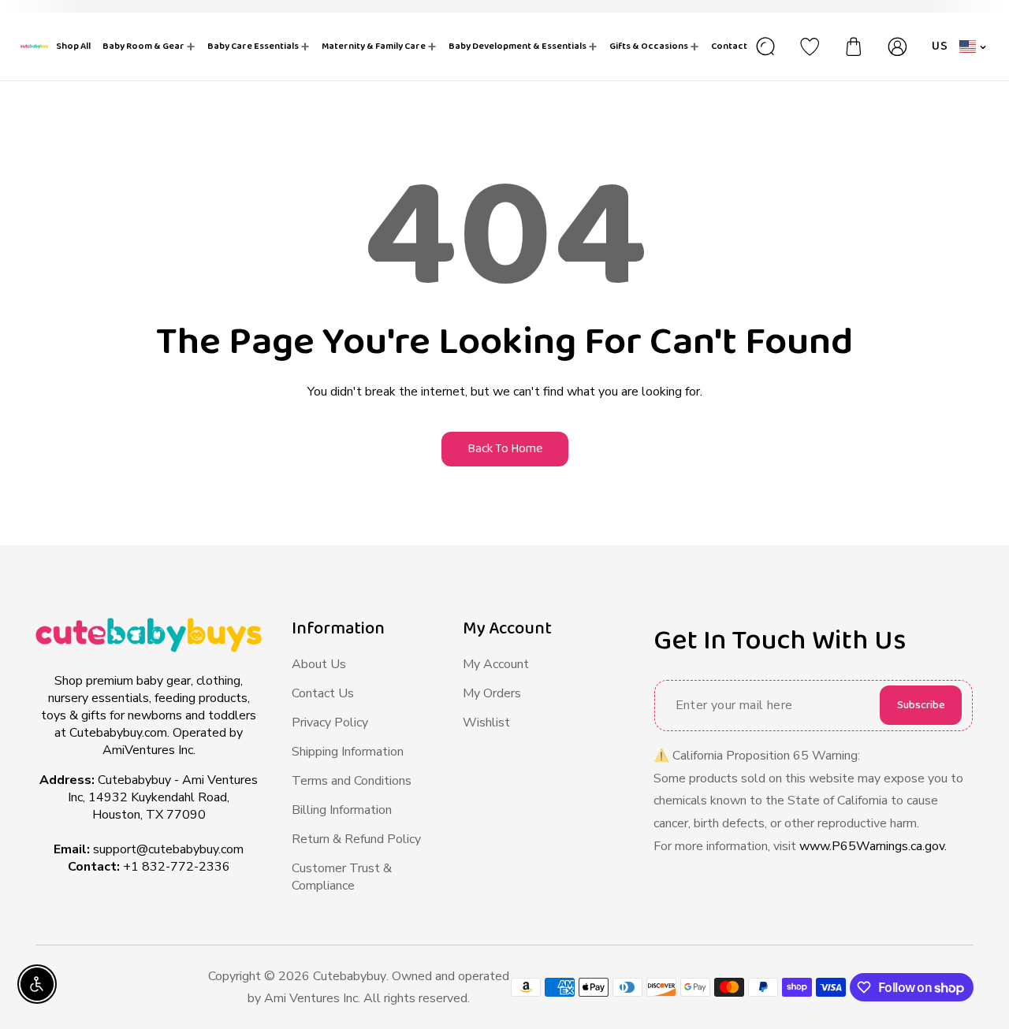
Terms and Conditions (351, 780)
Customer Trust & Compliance (342, 877)
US (940, 46)
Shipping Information (348, 751)
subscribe (921, 705)
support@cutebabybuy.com (168, 849)
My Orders (492, 693)
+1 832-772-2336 (176, 866)
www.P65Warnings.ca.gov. (873, 846)
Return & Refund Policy (356, 839)
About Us (319, 664)
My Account (496, 664)
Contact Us (323, 693)
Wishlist (486, 722)
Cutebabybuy (349, 976)
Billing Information (342, 810)
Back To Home (504, 449)
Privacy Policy (330, 722)
